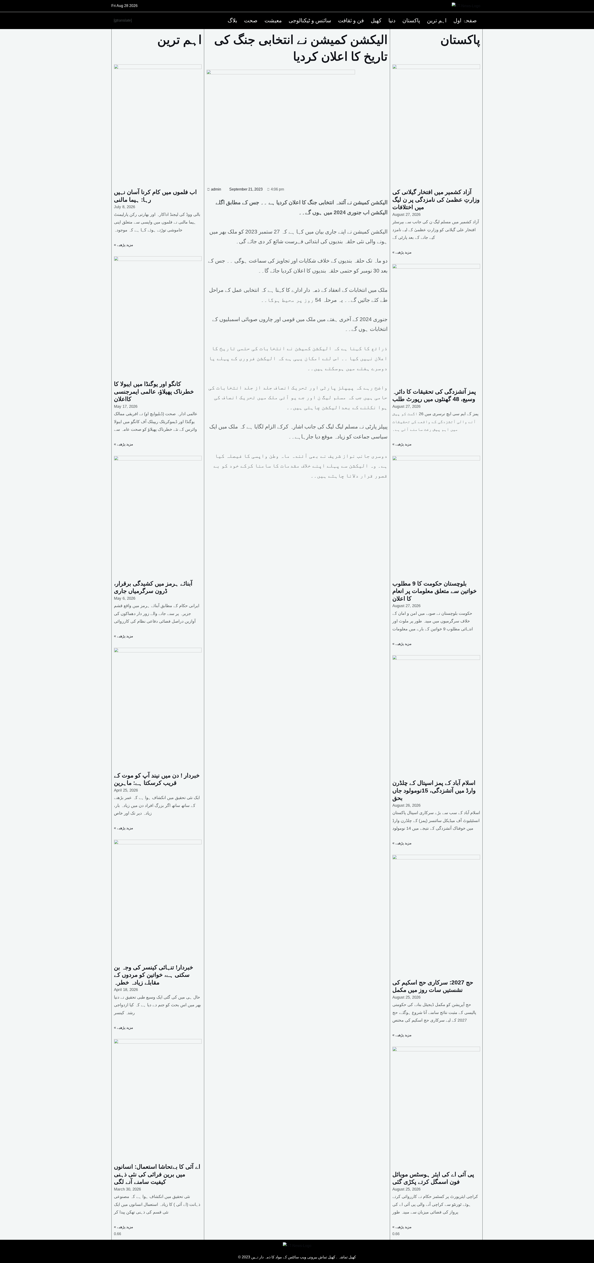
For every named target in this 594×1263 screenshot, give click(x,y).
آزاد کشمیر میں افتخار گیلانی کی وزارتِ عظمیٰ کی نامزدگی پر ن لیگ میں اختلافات (436, 199)
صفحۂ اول (465, 20)
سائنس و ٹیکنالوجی (310, 20)
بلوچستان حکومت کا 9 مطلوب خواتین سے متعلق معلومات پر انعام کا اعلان (434, 591)
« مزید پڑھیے (123, 245)
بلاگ (232, 20)
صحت (251, 20)
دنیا (391, 20)
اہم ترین (436, 20)
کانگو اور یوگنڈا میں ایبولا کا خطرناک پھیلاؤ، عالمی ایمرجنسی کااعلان (154, 391)
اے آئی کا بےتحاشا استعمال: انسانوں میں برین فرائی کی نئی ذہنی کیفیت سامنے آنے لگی (157, 1174)
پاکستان (411, 20)
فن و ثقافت (351, 20)
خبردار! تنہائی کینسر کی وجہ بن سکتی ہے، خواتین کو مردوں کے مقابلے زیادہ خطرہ (153, 975)
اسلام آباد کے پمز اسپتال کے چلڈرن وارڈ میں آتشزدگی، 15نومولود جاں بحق (434, 790)
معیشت (273, 20)
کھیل (376, 20)
